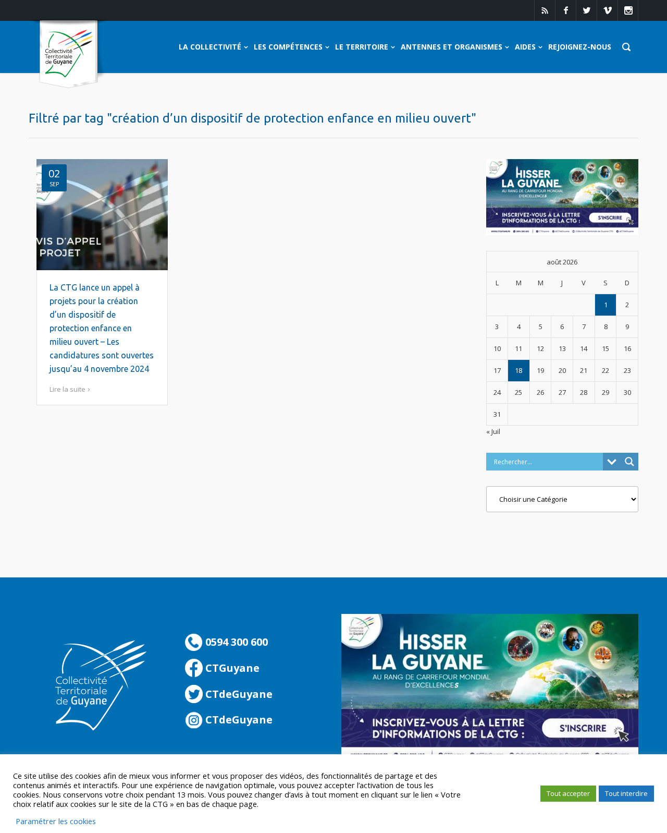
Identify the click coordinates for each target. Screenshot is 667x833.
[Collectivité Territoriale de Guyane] (68, 54)
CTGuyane (231, 668)
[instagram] (627, 10)
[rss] (544, 10)
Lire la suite (67, 389)
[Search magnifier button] (629, 461)
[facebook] (565, 10)
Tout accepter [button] (568, 793)
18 (518, 370)
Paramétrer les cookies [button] (56, 821)
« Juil (493, 431)
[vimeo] (607, 10)
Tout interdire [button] (626, 793)
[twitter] (586, 10)
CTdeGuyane (238, 694)
